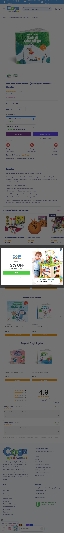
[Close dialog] (61, 249)
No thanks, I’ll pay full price (16, 277)
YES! (16, 273)
